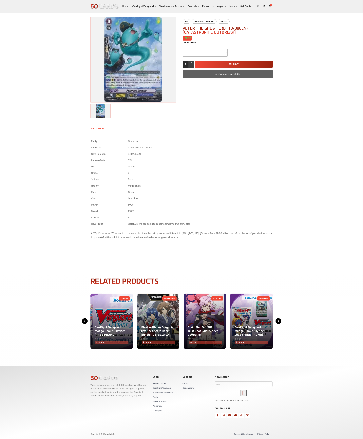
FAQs (185, 383)
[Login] (264, 6)
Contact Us (188, 387)
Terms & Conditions (243, 433)
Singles (223, 21)
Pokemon (157, 405)
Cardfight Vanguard (143, 6)
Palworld (206, 6)
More (232, 6)
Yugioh (220, 6)
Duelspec (157, 410)
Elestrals (192, 6)
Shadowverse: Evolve (170, 6)
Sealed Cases (159, 383)
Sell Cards (245, 6)
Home (125, 6)
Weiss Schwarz (160, 401)
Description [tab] (97, 129)
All (186, 21)
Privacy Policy (263, 433)
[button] (85, 321)
